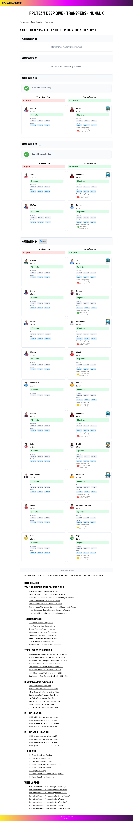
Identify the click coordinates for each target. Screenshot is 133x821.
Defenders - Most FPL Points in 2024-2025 (45, 670)
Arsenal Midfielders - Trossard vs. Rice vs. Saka (47, 594)
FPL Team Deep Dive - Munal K (41, 767)
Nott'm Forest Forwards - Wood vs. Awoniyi (45, 604)
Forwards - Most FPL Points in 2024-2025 (44, 663)
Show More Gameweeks (66, 570)
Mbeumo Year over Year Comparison (43, 632)
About (68, 817)
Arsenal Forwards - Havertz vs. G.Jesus (43, 591)
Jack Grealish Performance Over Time (43, 707)
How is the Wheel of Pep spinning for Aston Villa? (48, 793)
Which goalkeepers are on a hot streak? (44, 723)
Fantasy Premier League (32, 575)
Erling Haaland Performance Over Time (44, 692)
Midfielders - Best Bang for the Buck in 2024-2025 (48, 660)
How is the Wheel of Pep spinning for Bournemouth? (49, 808)
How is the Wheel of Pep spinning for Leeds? (46, 805)
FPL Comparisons (12, 3)
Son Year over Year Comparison (41, 623)
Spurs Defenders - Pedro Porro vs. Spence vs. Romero (49, 610)
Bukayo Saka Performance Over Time (43, 689)
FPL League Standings (37, 771)
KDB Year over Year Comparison (41, 641)
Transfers (49, 22)
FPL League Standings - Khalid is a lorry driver (58, 575)
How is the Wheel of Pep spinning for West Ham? (48, 802)
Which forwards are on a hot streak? (43, 726)
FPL (72, 817)
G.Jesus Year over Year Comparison (42, 629)
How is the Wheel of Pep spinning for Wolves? (46, 799)
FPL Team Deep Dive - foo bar (40, 755)
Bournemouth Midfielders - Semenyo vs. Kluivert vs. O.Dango (52, 607)
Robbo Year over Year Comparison (42, 635)
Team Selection (37, 22)
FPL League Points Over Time (40, 761)
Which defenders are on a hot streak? (43, 720)
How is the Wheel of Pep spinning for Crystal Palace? (49, 796)
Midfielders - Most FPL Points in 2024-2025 (45, 673)
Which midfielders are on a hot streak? (43, 717)
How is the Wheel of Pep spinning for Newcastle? (48, 790)
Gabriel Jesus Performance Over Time (43, 695)
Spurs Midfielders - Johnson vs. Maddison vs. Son (47, 613)
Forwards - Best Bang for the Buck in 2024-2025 (47, 657)
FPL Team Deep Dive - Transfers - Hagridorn (46, 774)
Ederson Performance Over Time (41, 704)
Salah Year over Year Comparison (42, 626)
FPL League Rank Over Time (39, 758)
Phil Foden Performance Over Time (42, 698)
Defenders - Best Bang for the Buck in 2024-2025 (48, 654)
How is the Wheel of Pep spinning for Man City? (47, 786)
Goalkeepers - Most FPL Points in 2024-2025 (46, 667)
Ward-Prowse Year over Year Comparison (45, 644)
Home (63, 817)
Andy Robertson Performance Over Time (44, 701)
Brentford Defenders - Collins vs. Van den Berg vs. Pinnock (51, 597)
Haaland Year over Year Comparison (43, 638)
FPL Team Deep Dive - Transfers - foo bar (45, 764)
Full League (24, 22)
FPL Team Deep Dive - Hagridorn (41, 777)
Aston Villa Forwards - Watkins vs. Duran (44, 601)
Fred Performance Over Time (40, 686)
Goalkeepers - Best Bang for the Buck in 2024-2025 (48, 676)
